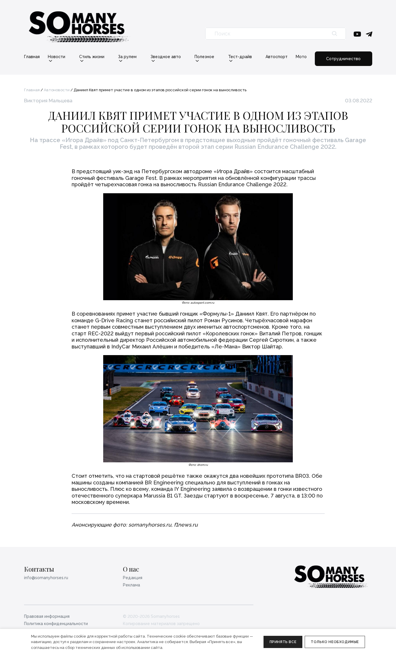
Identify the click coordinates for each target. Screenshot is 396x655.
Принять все (283, 642)
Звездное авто (165, 57)
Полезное (204, 57)
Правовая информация (47, 616)
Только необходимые (335, 642)
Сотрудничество (343, 58)
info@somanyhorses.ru (46, 577)
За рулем (127, 57)
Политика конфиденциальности (56, 623)
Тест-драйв (240, 57)
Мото (301, 57)
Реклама (131, 585)
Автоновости (57, 90)
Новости (56, 57)
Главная (32, 57)
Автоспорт (277, 57)
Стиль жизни (91, 57)
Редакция (132, 577)
